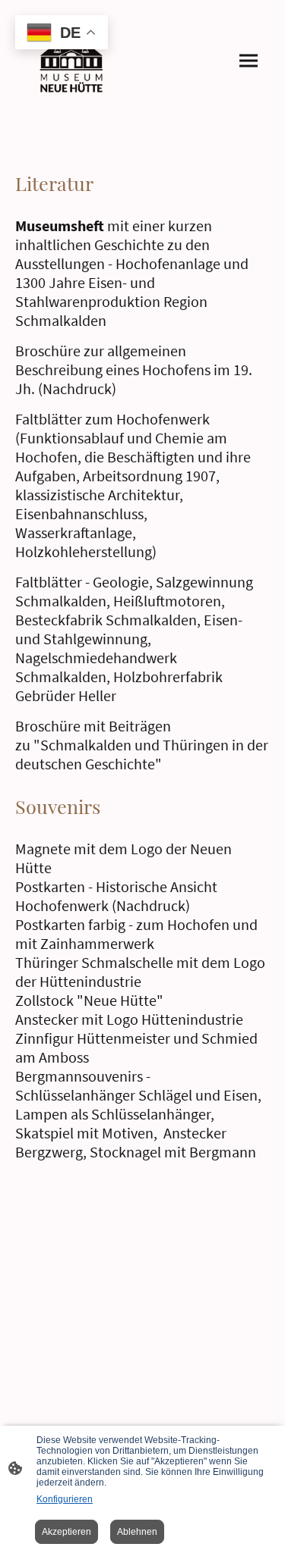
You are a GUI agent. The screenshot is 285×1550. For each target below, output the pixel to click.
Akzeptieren (66, 1532)
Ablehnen (137, 1532)
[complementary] (61, 33)
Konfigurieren (64, 1499)
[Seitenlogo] (71, 61)
